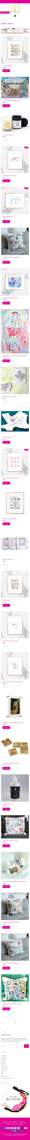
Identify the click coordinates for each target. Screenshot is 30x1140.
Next (15, 1021)
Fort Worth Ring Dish (8, 437)
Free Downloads (4, 1067)
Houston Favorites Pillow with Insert (11, 922)
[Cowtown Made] (15, 12)
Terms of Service (11, 1124)
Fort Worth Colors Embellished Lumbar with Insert (14, 881)
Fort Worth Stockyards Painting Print (11, 100)
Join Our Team (22, 1123)
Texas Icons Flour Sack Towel (9, 396)
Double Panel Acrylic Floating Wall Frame (12, 722)
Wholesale (14, 1123)
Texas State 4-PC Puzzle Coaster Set (11, 763)
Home (2, 20)
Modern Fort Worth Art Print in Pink (11, 478)
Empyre (14, 1135)
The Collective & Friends (6, 1078)
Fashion (3, 1065)
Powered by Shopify (20, 1135)
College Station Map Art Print (9, 518)
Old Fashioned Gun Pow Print (9, 175)
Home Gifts (3, 1070)
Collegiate (3, 1059)
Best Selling (3, 1057)
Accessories (3, 1055)
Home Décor (7, 20)
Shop (10, 1121)
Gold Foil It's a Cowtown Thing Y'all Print (12, 681)
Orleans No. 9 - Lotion (8, 804)
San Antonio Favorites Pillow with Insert (12, 1003)
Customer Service (6, 1123)
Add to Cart (6, 70)
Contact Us (21, 1121)
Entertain (3, 1063)
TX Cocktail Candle (7, 135)
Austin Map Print (6, 600)
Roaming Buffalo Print (8, 216)
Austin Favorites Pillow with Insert (10, 963)
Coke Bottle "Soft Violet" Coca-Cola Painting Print (14, 355)
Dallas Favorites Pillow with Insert (10, 840)
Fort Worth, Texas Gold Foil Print (10, 641)
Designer (3, 1061)
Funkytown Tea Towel (8, 559)
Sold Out (6, 140)
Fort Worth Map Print (7, 65)
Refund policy (20, 1124)
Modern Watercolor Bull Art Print (10, 298)
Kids (2, 1072)
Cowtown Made (8, 1133)
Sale (2, 1074)
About (15, 1121)
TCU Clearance (4, 1076)
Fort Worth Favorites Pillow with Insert (11, 257)
